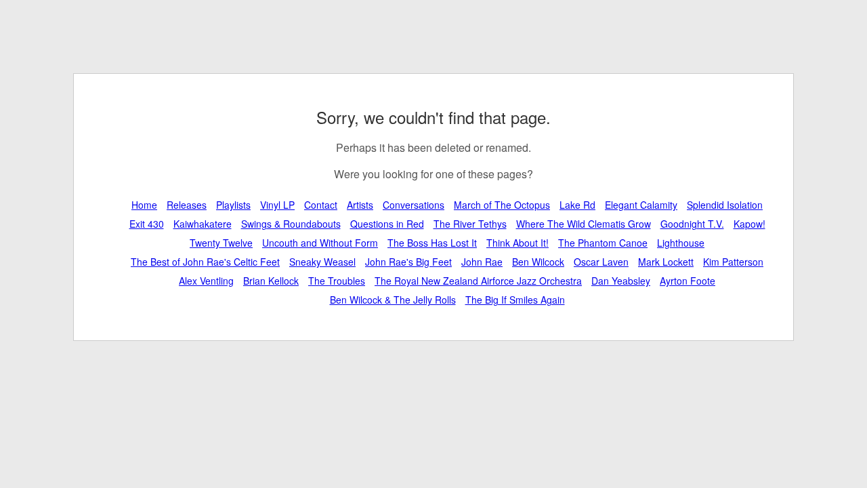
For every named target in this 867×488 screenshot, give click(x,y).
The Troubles (336, 280)
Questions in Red (387, 223)
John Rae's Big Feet (408, 261)
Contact (320, 204)
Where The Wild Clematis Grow (583, 223)
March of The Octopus (502, 204)
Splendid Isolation (725, 204)
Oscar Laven (601, 261)
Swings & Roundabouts (291, 223)
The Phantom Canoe (603, 242)
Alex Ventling (206, 280)
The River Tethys (470, 223)
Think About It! (517, 242)
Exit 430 (146, 223)
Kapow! (749, 223)
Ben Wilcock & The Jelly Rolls (393, 299)
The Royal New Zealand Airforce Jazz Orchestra (478, 280)
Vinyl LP (277, 204)
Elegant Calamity (641, 204)
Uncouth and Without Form (320, 242)
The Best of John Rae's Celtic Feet (205, 261)
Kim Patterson (733, 261)
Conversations (413, 204)
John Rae (482, 261)
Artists (360, 204)
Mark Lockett (666, 261)
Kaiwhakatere (202, 223)
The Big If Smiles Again (515, 299)
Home (144, 204)
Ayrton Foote (687, 280)
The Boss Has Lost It (432, 242)
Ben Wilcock (538, 261)
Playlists (233, 204)
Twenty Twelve (221, 242)
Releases (187, 204)
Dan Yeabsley (620, 280)
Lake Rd (577, 204)
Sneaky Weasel (322, 261)
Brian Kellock (271, 280)
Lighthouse (680, 242)
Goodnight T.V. (692, 223)
